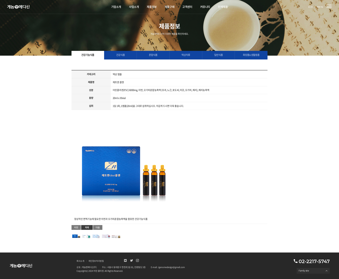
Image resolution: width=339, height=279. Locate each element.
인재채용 (223, 6)
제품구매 (169, 6)
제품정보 (152, 6)
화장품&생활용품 (251, 55)
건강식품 (120, 55)
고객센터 (187, 6)
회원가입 (320, 7)
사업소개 (134, 6)
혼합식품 (153, 55)
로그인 (310, 7)
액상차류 (185, 55)
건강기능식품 (87, 55)
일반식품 (218, 55)
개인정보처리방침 (96, 261)
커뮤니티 (205, 6)
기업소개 (116, 6)
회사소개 (80, 261)
